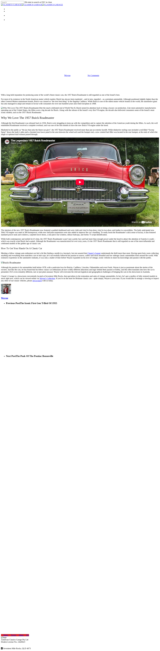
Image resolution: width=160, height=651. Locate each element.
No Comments (93, 75)
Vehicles (80, 63)
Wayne (67, 75)
